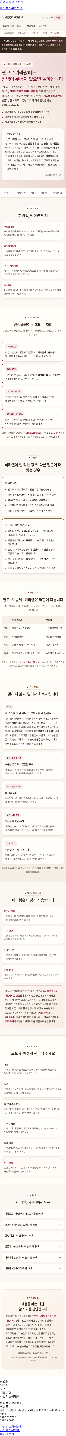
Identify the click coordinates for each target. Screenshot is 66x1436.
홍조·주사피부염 (12, 1021)
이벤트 (58, 17)
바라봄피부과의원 (11, 8)
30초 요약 (8, 192)
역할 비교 (44, 192)
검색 (51, 17)
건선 (45, 33)
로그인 (45, 17)
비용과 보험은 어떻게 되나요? (18, 1268)
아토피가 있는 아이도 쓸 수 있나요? (21, 1257)
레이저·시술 (8, 26)
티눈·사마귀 (23, 33)
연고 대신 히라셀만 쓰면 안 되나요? (21, 1224)
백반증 (35, 33)
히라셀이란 (57, 192)
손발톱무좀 (9, 33)
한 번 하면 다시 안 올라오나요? (19, 1235)
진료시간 (31, 26)
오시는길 (43, 26)
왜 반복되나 (21, 192)
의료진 (20, 26)
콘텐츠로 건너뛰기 (11, 1)
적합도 (33, 192)
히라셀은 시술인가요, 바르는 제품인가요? (24, 1213)
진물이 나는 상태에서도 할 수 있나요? (22, 1246)
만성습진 (55, 33)
